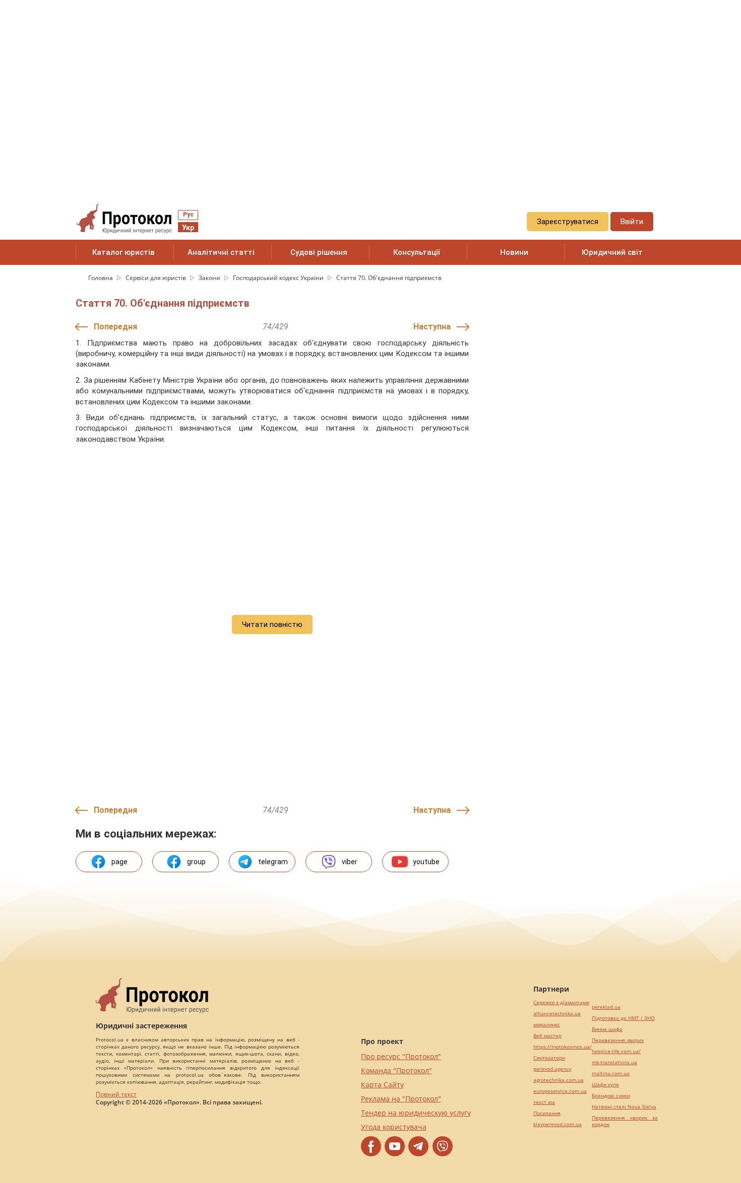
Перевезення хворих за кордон (625, 1121)
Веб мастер (547, 1035)
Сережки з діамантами (561, 1002)
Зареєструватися (567, 221)
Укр (188, 228)
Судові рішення (318, 252)
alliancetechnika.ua (557, 1013)
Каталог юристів (123, 252)
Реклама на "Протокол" (401, 1098)
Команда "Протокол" (396, 1070)
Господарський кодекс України (279, 277)
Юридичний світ (612, 252)
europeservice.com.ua (560, 1091)
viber (349, 862)
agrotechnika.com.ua (558, 1080)
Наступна (432, 326)
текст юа (544, 1102)
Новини (514, 252)
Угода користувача (393, 1127)
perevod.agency (552, 1069)
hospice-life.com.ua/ (616, 1051)
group (196, 862)
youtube (426, 862)
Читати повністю (272, 624)
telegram (273, 862)
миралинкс (546, 1024)
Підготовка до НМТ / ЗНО (623, 1018)
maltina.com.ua (611, 1073)
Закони (210, 277)
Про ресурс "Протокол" (401, 1056)
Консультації (416, 252)
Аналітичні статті (221, 252)
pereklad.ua (606, 1007)
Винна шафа (607, 1029)
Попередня (115, 326)
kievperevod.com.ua (557, 1124)
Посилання (547, 1113)
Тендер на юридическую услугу (416, 1113)
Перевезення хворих (618, 1040)
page (119, 862)
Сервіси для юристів (157, 277)
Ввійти (632, 221)
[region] (370, 91)
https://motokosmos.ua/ (562, 1046)
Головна (101, 277)
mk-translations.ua (614, 1062)
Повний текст (116, 1094)
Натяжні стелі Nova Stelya (624, 1106)
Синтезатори (549, 1058)
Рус (188, 214)
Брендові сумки (611, 1095)
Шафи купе (605, 1084)
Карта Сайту (382, 1084)
